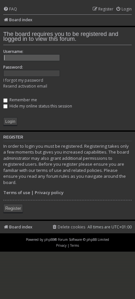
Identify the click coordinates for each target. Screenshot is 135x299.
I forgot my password (23, 80)
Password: (13, 67)
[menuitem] (10, 9)
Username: (13, 51)
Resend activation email (25, 86)
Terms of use (16, 192)
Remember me (23, 100)
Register (13, 208)
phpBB (49, 239)
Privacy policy (49, 192)
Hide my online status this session (40, 106)
